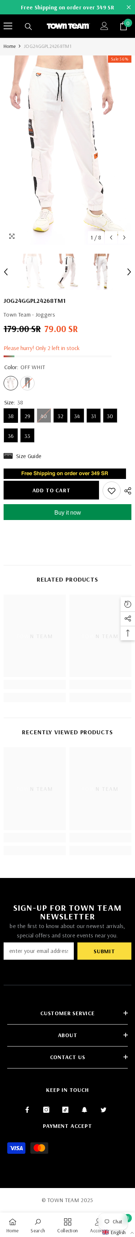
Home (9, 46)
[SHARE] (126, 490)
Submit (104, 951)
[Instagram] (46, 1109)
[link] (35, 684)
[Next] (124, 237)
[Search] (28, 26)
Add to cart (51, 490)
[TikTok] (65, 1109)
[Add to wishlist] (112, 490)
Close (128, 7)
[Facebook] (27, 1109)
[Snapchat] (84, 1109)
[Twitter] (103, 1109)
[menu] (8, 26)
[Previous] (111, 237)
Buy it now (67, 513)
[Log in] (104, 26)
